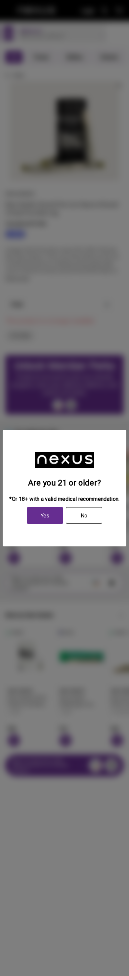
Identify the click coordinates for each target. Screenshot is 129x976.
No (84, 515)
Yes (45, 515)
